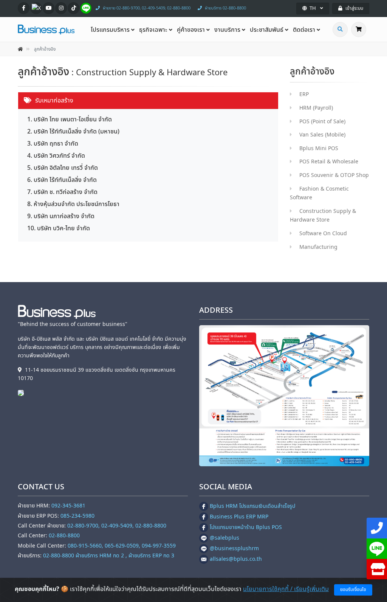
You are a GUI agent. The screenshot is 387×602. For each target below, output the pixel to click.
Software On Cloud (323, 233)
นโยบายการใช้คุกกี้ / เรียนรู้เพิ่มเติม (286, 589)
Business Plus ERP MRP (239, 517)
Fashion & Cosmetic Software (319, 193)
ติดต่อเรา (304, 29)
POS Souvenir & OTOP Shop (334, 175)
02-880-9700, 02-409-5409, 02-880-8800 (116, 526)
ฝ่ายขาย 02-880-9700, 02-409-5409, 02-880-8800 (146, 8)
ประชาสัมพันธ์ (266, 29)
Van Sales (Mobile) (322, 135)
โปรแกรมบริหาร (110, 29)
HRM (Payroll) (316, 108)
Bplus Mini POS (318, 148)
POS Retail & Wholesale (328, 162)
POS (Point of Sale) (322, 122)
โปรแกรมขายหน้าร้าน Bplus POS (246, 527)
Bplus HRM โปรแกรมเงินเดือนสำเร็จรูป (252, 506)
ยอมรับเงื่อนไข (353, 589)
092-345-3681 (68, 506)
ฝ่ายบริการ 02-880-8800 (225, 8)
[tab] (148, 100)
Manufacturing (318, 247)
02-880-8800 (64, 536)
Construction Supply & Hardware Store (323, 215)
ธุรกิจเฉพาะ (153, 29)
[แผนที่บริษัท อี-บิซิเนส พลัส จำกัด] (284, 395)
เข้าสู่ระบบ (354, 8)
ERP (304, 94)
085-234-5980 (77, 516)
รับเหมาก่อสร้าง (54, 100)
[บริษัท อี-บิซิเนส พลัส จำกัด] (23, 393)
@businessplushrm (234, 548)
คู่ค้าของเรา (191, 29)
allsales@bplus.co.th (236, 559)
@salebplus (224, 538)
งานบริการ (227, 29)
